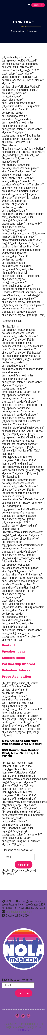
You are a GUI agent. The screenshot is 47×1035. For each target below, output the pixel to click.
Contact (8, 645)
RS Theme (23, 1030)
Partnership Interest (18, 664)
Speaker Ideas (14, 651)
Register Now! (38, 5)
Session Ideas (13, 657)
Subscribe (23, 865)
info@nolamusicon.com (19, 912)
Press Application (16, 676)
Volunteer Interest (17, 670)
